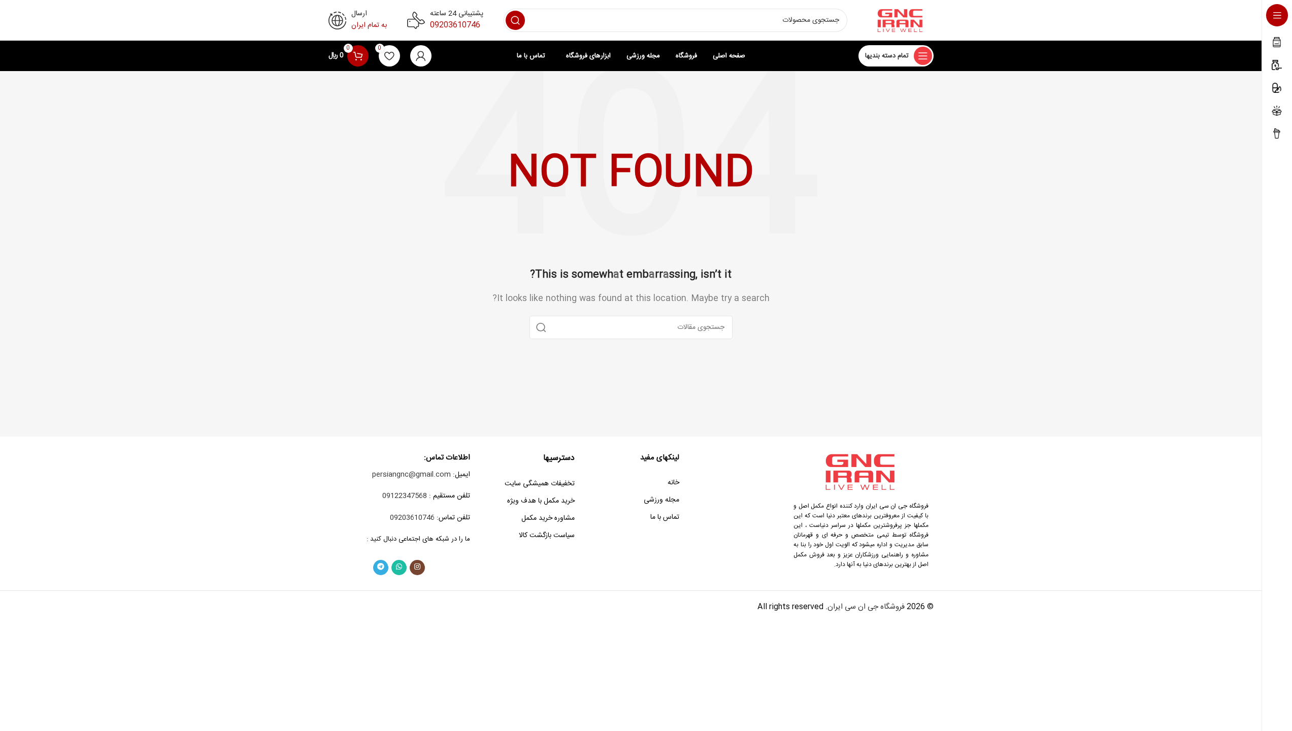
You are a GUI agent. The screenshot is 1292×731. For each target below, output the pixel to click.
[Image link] (861, 472)
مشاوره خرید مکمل (548, 518)
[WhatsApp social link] (399, 567)
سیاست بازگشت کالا (547, 535)
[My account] (421, 56)
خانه (673, 483)
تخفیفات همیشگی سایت (540, 484)
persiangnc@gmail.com (411, 475)
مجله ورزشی (661, 500)
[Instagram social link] (417, 567)
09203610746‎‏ (455, 25)
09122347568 (404, 496)
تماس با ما (664, 517)
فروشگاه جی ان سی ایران (866, 607)
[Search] (515, 20)
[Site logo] (901, 20)
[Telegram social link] (380, 567)
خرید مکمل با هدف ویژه (541, 501)
